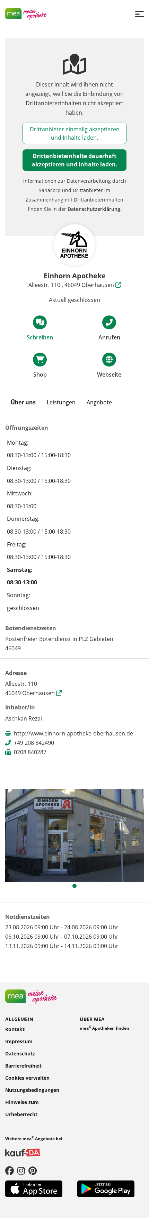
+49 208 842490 (34, 743)
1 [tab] (76, 887)
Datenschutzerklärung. (95, 209)
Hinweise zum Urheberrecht (22, 1107)
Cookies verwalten (27, 1077)
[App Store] (33, 1188)
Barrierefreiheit (23, 1065)
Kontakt (15, 1029)
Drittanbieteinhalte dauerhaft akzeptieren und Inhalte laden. (74, 160)
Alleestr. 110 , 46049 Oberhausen (71, 285)
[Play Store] (105, 1188)
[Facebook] (9, 1170)
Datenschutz (20, 1053)
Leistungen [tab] (61, 402)
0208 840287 (30, 752)
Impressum (19, 1041)
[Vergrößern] (74, 835)
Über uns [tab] (23, 402)
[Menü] (139, 13)
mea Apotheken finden (104, 1027)
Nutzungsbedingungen (32, 1089)
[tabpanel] (74, 835)
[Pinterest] (32, 1170)
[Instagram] (21, 1170)
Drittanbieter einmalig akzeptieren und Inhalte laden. (75, 133)
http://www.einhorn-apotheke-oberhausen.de (73, 733)
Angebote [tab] (99, 402)
